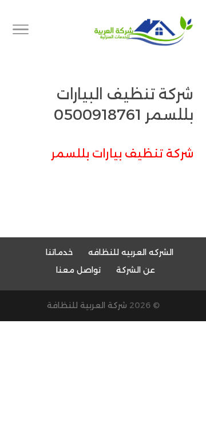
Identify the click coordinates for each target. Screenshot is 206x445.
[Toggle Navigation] (21, 31)
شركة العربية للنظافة (87, 305)
